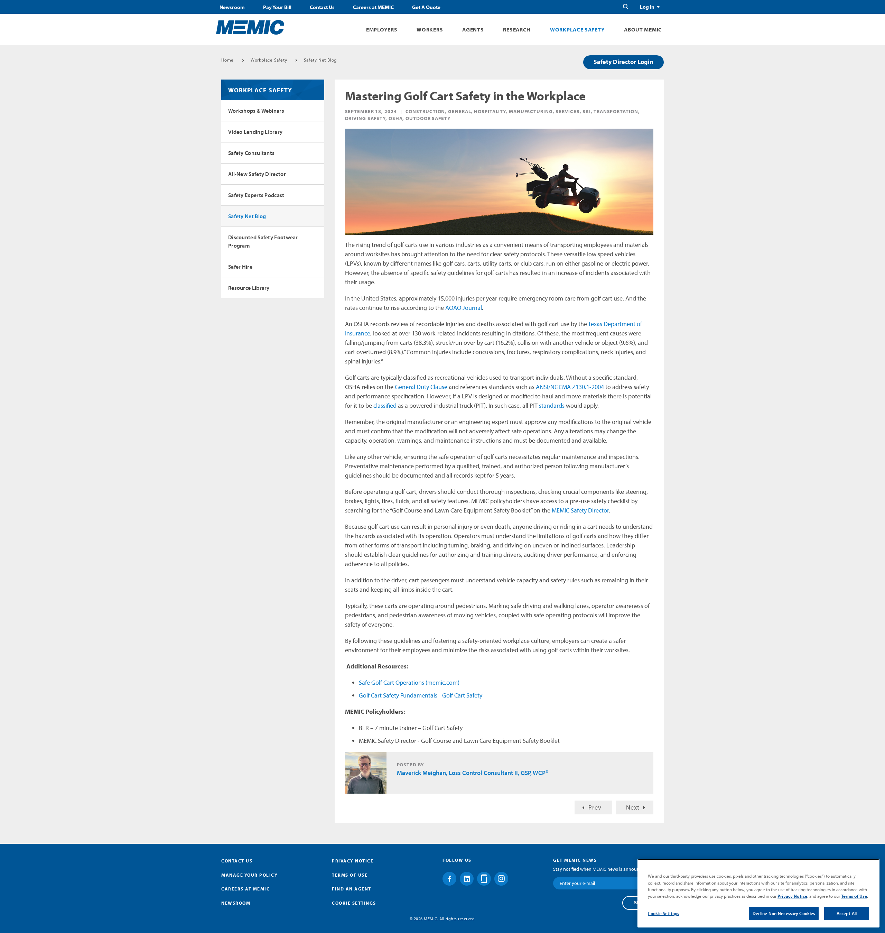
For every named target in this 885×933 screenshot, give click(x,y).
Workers (430, 29)
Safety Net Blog (320, 60)
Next (633, 807)
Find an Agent (351, 889)
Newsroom (232, 7)
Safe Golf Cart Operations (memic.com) (409, 682)
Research (517, 29)
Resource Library (249, 287)
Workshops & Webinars (256, 110)
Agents (473, 29)
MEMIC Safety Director (580, 510)
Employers (381, 29)
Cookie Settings (663, 913)
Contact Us (322, 7)
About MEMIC (643, 29)
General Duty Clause (421, 387)
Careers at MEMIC (373, 7)
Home (227, 60)
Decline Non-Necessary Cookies (784, 913)
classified (385, 405)
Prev (595, 807)
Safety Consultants (251, 152)
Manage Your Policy (249, 875)
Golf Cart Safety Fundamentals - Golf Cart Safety (420, 695)
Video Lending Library (255, 131)
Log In (647, 7)
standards (552, 405)
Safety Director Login (623, 62)
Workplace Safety (577, 29)
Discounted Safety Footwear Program (263, 241)
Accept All (847, 913)
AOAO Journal (463, 308)
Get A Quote (426, 7)
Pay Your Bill (277, 7)
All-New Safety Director (257, 173)
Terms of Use (349, 875)
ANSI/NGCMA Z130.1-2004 (570, 387)
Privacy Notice (352, 860)
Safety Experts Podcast (256, 195)
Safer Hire (240, 266)
